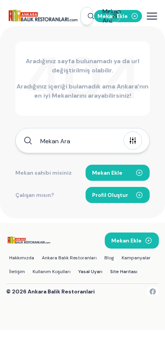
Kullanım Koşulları (52, 272)
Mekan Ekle (107, 172)
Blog (109, 258)
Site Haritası (123, 272)
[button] (87, 16)
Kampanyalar (136, 258)
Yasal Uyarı (90, 272)
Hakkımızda (21, 258)
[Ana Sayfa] (42, 16)
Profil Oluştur (110, 195)
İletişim (17, 272)
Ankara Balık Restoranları (69, 258)
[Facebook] (153, 291)
